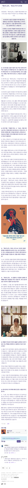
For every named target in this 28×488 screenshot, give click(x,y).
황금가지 (4, 481)
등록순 (22, 441)
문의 (12, 477)
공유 (8, 423)
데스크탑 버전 (4, 479)
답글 (9, 453)
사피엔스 (6, 445)
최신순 (18, 441)
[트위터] (2, 484)
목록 (3, 468)
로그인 (12, 438)
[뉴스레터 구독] (5, 484)
